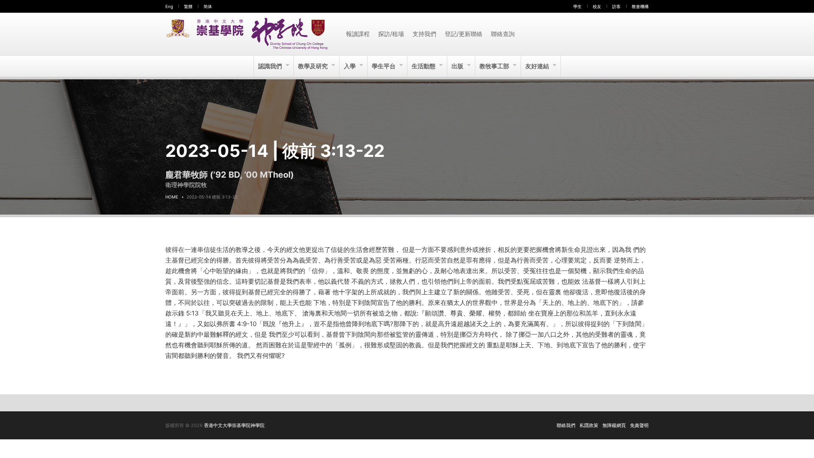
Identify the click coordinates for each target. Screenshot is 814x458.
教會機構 (640, 6)
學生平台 (384, 66)
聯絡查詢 (503, 33)
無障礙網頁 (614, 425)
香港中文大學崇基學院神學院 (234, 425)
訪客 (616, 6)
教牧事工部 (494, 66)
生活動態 (424, 66)
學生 (577, 6)
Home (171, 196)
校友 (597, 6)
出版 (458, 66)
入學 (350, 66)
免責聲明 (639, 425)
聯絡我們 (566, 425)
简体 (208, 6)
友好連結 (537, 66)
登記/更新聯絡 (463, 33)
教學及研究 (313, 66)
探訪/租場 (391, 33)
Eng (169, 6)
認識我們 (270, 66)
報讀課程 (358, 33)
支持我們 (424, 33)
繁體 (188, 6)
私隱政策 (589, 425)
